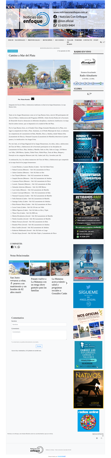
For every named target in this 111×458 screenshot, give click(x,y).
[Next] (66, 283)
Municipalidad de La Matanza (50, 48)
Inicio (10, 40)
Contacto (87, 40)
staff (95, 40)
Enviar (39, 346)
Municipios (48, 40)
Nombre (14, 321)
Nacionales (20, 40)
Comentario (15, 328)
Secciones (60, 40)
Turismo (78, 40)
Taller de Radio (70, 42)
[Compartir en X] (15, 247)
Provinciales (34, 40)
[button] (101, 42)
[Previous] (12, 283)
